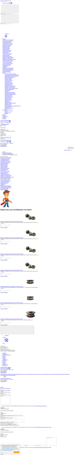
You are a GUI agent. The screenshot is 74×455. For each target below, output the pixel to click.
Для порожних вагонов (7, 42)
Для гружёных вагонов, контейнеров (11, 74)
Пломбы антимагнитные (7, 56)
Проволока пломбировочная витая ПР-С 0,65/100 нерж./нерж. (11, 237)
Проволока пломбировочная (8, 153)
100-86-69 (3, 120)
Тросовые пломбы (6, 49)
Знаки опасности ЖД (6, 70)
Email (1, 418)
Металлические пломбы (7, 50)
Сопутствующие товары (9, 89)
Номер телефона (3, 417)
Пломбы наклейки (6, 55)
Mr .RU (2, 129)
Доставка (4, 115)
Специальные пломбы (9, 83)
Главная (4, 38)
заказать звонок (3, 145)
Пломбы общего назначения (10, 76)
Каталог (4, 72)
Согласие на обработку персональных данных (32, 374)
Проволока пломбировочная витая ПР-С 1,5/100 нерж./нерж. (11, 302)
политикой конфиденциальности (8, 447)
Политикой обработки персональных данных (42, 427)
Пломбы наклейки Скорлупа (8, 60)
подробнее (2, 227)
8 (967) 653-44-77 (6, 3)
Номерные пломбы (6, 46)
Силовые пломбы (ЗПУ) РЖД (10, 73)
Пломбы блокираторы (7, 71)
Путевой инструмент (6, 65)
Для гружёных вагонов (7, 41)
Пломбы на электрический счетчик (9, 59)
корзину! (8, 390)
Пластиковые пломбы (7, 45)
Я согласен (16, 452)
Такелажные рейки (8, 99)
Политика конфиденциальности (18, 374)
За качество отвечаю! (4, 130)
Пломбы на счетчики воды (8, 58)
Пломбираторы (5, 66)
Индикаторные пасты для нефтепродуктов (13, 105)
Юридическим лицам (9, 110)
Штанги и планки (8, 100)
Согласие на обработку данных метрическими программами (52, 374)
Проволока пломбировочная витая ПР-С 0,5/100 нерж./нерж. (11, 221)
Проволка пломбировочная (10, 92)
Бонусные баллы (8, 112)
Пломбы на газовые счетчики (8, 57)
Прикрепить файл (3, 424)
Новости (6, 113)
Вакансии (4, 360)
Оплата (4, 114)
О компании (5, 109)
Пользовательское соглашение (6, 374)
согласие (7, 405)
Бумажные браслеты (8, 95)
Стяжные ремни (8, 98)
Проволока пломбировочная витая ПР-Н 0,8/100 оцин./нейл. (11, 270)
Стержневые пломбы (6, 51)
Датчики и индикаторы (7, 64)
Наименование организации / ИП (6, 415)
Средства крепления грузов (8, 63)
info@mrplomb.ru (3, 146)
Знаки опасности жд (8, 96)
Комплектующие (8, 104)
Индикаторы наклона (9, 106)
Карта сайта (5, 365)
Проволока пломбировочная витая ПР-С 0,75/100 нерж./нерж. (11, 253)
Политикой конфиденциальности (40, 405)
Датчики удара (7, 107)
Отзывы (6, 111)
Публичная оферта (12, 375)
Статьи (4, 361)
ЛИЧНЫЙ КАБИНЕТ (4, 124)
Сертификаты (5, 116)
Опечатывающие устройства (10, 93)
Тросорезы (5, 67)
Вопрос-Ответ (5, 364)
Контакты (4, 118)
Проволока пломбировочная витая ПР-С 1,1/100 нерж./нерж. (11, 286)
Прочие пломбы (6, 52)
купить (6, 227)
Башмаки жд (7, 101)
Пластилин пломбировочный (10, 94)
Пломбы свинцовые (6, 48)
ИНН (1, 416)
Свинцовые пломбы (8, 82)
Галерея (4, 117)
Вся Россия (9, 120)
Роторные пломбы (6, 47)
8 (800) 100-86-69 (3, 0)
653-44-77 (3, 121)
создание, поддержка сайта (5, 378)
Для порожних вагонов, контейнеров (12, 75)
